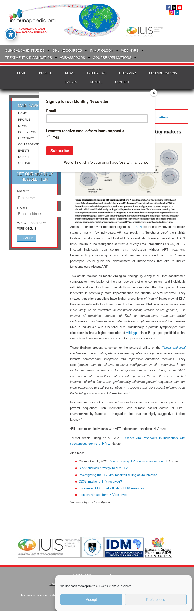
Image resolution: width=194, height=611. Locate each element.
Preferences (155, 599)
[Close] (153, 92)
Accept (91, 599)
